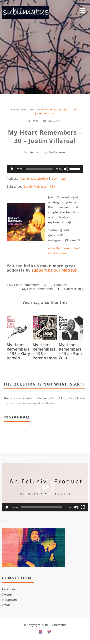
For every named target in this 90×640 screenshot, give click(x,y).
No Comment (57, 152)
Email (6, 605)
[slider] (75, 168)
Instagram (9, 600)
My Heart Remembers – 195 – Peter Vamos (45, 351)
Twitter (7, 594)
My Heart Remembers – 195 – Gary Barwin (18, 351)
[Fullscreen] (83, 507)
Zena (35, 121)
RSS (52, 186)
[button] (45, 487)
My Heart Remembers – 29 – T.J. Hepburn (38, 285)
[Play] (12, 169)
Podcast (35, 152)
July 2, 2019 (54, 121)
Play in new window (34, 178)
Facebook (8, 589)
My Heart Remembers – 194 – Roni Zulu (70, 351)
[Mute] (66, 169)
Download (58, 178)
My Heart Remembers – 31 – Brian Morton (51, 289)
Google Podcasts (34, 186)
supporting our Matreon (55, 270)
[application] (45, 169)
